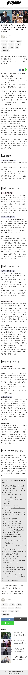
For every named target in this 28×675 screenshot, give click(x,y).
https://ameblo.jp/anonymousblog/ (12, 574)
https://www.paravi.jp (13, 505)
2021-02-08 (8, 36)
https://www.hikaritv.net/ (18, 508)
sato (7, 37)
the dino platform (15, 673)
